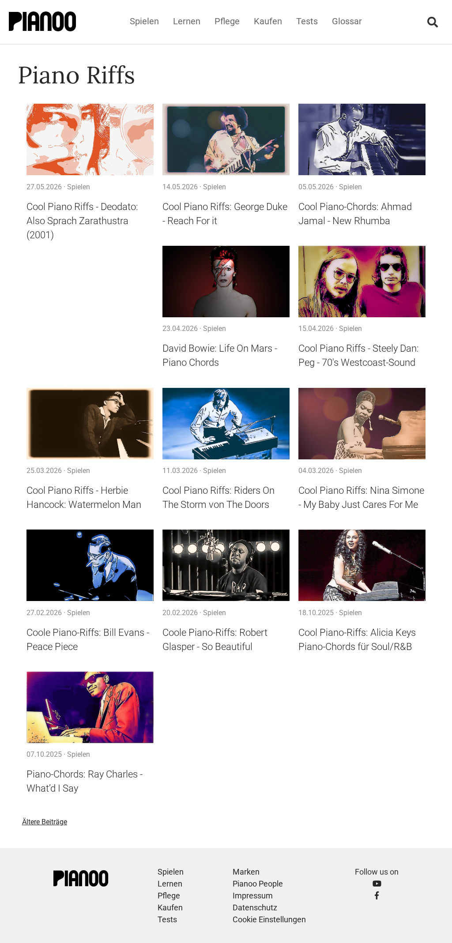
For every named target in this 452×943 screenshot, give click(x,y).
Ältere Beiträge (44, 822)
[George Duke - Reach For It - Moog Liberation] (226, 140)
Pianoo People (258, 883)
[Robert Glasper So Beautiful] (226, 565)
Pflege (227, 21)
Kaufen (268, 21)
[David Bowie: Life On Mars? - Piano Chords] (226, 282)
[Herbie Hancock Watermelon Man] (90, 423)
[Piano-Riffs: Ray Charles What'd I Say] (90, 708)
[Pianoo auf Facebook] (377, 895)
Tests (307, 21)
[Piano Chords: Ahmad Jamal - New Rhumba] (362, 140)
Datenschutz (255, 907)
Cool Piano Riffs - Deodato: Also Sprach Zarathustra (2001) (82, 220)
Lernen (186, 21)
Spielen (144, 21)
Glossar (347, 21)
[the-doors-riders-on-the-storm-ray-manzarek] (226, 423)
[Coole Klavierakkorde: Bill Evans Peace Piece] (90, 565)
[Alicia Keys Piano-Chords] (362, 565)
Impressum (253, 895)
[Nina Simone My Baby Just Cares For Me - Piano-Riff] (362, 423)
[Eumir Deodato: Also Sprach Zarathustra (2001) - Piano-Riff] (90, 140)
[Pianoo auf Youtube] (377, 883)
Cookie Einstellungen (269, 919)
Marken (246, 871)
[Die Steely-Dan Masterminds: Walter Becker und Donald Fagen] (362, 282)
